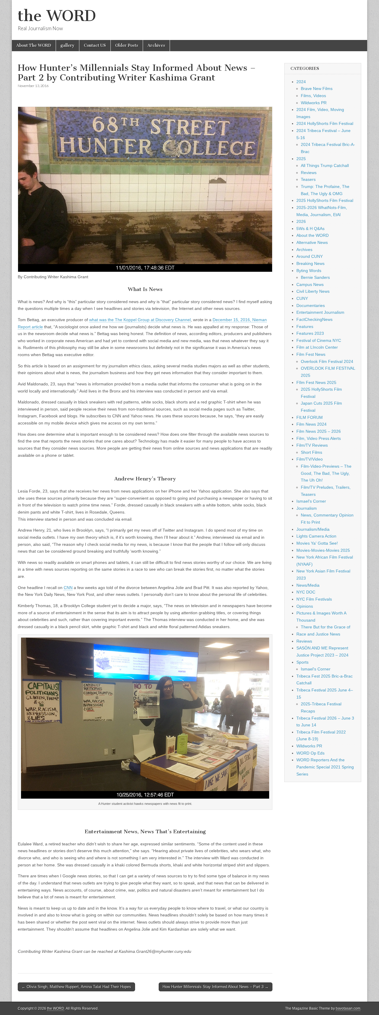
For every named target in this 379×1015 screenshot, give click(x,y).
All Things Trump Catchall (325, 165)
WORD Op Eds (310, 753)
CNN (68, 587)
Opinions (304, 606)
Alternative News (312, 242)
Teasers (308, 179)
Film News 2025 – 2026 (318, 431)
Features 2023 (310, 333)
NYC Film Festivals (314, 599)
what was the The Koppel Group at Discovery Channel (140, 319)
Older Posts (126, 45)
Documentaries (310, 305)
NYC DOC (305, 592)
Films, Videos (313, 95)
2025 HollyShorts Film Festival (324, 200)
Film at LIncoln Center (317, 347)
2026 (301, 221)
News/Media (307, 585)
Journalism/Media (313, 529)
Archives (156, 45)
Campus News (310, 284)
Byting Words (308, 270)
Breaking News (310, 263)
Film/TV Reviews (312, 445)
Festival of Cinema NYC (318, 340)
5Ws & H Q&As (310, 228)
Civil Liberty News (313, 291)
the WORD (57, 16)
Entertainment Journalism (320, 312)
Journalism (306, 508)
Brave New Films (317, 88)
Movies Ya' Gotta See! (317, 543)
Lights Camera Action (316, 536)
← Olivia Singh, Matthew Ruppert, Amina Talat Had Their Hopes (76, 987)
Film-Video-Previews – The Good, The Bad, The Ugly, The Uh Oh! (326, 473)
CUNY (302, 298)
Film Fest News (310, 354)
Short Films (311, 452)
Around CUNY (309, 256)
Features (304, 326)
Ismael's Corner (311, 501)
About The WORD (33, 45)
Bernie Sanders (315, 277)
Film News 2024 (311, 424)
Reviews (309, 172)
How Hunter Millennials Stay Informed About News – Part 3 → (216, 987)
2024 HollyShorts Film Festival (324, 123)
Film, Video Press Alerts (318, 438)
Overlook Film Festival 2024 (327, 361)
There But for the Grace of (325, 627)
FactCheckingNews (314, 319)
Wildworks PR (314, 102)
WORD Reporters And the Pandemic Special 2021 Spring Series (325, 766)
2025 (301, 158)
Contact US (95, 45)
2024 (301, 81)
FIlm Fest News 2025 (316, 382)
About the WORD (312, 235)
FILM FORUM (309, 417)
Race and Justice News (318, 634)
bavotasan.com (348, 1008)
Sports (302, 662)
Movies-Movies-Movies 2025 (323, 550)
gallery (67, 45)
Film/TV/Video (309, 459)
